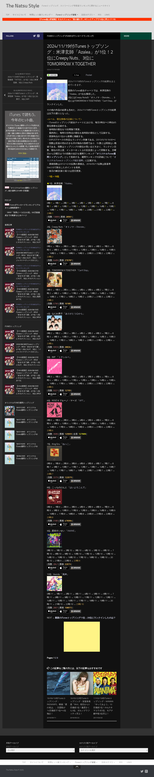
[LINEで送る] (52, 75)
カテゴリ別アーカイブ (88, 747)
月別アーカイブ (12, 747)
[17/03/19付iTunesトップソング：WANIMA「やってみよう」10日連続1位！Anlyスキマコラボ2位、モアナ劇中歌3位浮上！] (104, 683)
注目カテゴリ (87, 15)
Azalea (68, 183)
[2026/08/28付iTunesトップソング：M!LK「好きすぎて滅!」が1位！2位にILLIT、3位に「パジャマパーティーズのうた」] (9, 251)
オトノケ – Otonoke (74, 227)
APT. (81, 400)
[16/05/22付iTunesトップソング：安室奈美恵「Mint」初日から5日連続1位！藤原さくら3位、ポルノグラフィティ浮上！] (81, 683)
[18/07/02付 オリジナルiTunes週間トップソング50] (9, 447)
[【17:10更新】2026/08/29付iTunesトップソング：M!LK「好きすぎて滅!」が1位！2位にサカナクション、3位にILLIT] (9, 233)
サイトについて (19, 15)
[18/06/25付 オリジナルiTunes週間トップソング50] (9, 459)
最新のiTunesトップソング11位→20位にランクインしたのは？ (85, 617)
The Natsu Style (22, 6)
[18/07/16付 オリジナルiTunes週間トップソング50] (9, 423)
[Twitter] (34, 35)
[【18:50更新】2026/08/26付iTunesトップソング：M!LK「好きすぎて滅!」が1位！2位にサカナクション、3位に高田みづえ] (9, 287)
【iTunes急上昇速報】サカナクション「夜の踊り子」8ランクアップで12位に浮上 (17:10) (77, 19)
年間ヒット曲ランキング (40, 15)
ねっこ (66, 444)
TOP (7, 15)
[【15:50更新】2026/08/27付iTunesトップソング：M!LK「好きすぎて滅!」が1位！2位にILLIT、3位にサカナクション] (9, 269)
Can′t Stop (83, 270)
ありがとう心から (74, 313)
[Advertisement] (77, 26)
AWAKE (70, 530)
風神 (64, 574)
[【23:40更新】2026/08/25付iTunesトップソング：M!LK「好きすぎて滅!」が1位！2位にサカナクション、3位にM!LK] (9, 308)
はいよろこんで (77, 487)
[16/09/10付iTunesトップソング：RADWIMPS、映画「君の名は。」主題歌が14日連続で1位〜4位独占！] (58, 683)
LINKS (107, 15)
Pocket (89, 75)
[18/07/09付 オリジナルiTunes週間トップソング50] (9, 435)
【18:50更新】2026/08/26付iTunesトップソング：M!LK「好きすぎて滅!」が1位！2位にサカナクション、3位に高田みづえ (28, 294)
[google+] (38, 35)
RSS (99, 15)
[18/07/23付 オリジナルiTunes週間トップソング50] (9, 411)
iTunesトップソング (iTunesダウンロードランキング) (70, 36)
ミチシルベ (64, 357)
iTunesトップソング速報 (66, 15)
